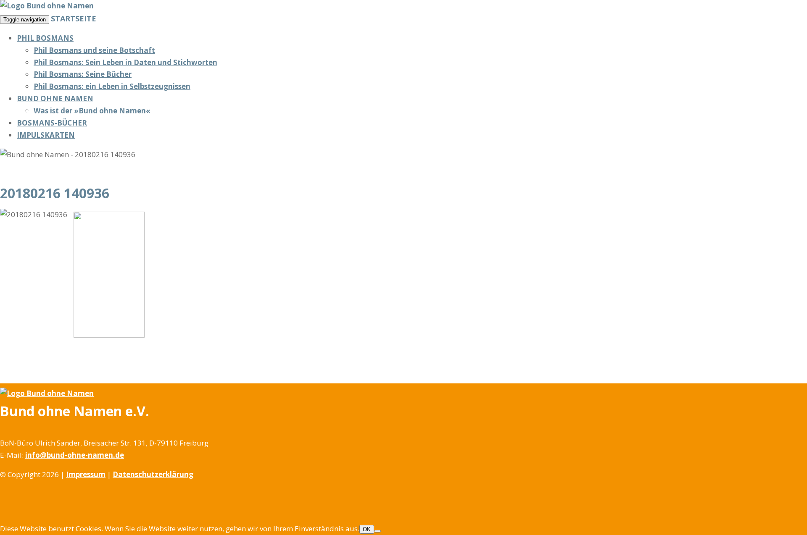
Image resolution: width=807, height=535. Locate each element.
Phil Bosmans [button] (45, 38)
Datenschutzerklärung (153, 474)
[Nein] (377, 531)
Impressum (85, 474)
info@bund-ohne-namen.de (74, 455)
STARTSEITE (73, 18)
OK (367, 529)
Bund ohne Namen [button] (55, 98)
